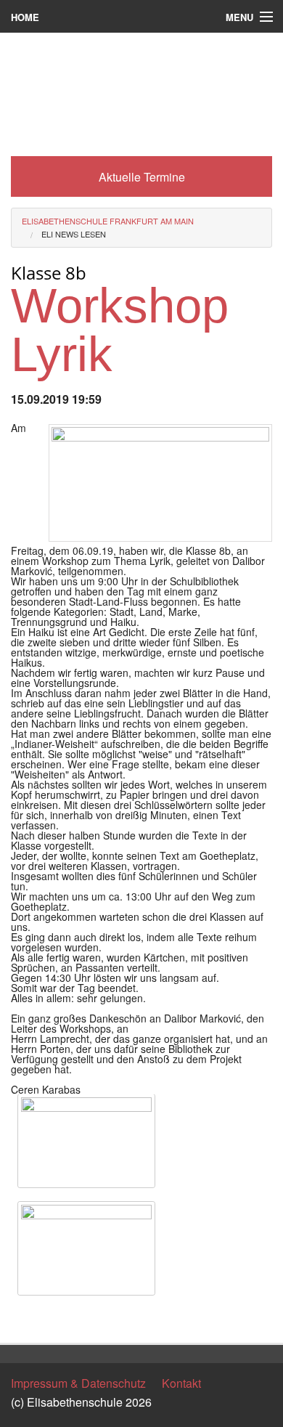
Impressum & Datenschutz (78, 1383)
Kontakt (181, 1383)
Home (25, 17)
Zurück (28, 1318)
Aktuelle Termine (142, 176)
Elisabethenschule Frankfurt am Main (108, 221)
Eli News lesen (73, 234)
